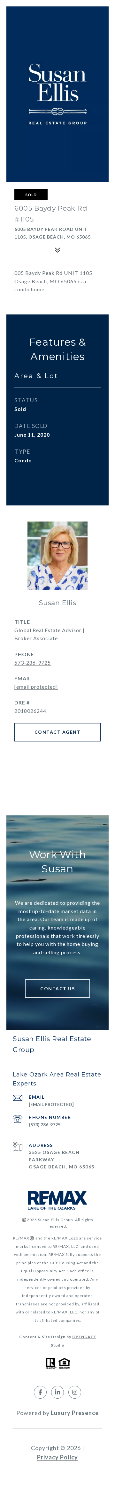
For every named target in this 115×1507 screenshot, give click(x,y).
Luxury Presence (75, 1412)
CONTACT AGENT (57, 732)
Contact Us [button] (57, 988)
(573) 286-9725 (44, 1124)
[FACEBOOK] (40, 1392)
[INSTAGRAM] (74, 1392)
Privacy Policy (57, 1457)
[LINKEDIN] (57, 1392)
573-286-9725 (32, 662)
